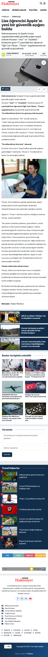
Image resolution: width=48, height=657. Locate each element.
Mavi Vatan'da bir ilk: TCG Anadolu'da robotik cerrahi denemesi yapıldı (12, 375)
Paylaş (7, 89)
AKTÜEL (7, 635)
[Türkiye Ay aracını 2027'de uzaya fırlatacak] (35, 387)
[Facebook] (18, 599)
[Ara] (41, 4)
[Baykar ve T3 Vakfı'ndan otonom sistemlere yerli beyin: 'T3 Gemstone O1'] (35, 365)
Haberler (5, 17)
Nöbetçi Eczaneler (12, 606)
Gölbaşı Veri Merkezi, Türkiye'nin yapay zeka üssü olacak (11, 418)
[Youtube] (30, 599)
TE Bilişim (29, 654)
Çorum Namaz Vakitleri (13, 611)
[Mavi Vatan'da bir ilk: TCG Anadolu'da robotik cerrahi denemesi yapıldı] (12, 365)
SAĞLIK (17, 633)
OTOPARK (27, 633)
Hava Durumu (10, 608)
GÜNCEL (5, 10)
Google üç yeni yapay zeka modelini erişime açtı (34, 418)
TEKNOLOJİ (16, 17)
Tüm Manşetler (10, 618)
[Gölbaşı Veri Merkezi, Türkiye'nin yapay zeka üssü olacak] (12, 409)
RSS (8, 646)
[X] (22, 599)
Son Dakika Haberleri (13, 621)
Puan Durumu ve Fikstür (13, 616)
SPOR (35, 630)
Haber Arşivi (9, 624)
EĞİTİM (37, 633)
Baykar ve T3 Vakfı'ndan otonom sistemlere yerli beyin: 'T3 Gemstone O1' (35, 375)
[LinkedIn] (26, 599)
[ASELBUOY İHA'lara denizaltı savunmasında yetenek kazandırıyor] (12, 387)
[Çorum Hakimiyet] (10, 3)
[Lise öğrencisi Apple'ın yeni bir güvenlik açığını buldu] (24, 72)
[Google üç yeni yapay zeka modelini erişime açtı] (35, 409)
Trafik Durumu (10, 613)
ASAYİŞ (43, 10)
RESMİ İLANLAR (19, 10)
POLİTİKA (33, 10)
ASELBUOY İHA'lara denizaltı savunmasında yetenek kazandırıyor (12, 397)
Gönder (7, 455)
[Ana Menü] (44, 4)
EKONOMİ (7, 633)
